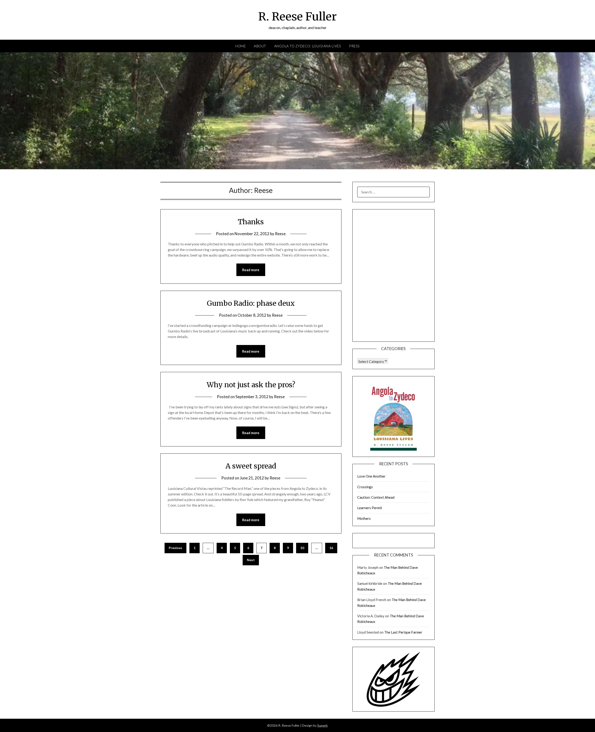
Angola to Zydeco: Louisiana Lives (307, 46)
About (260, 46)
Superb (322, 725)
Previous (175, 548)
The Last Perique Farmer (403, 632)
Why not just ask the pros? (251, 384)
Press (354, 46)
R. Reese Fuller (297, 16)
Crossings (365, 487)
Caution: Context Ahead (375, 497)
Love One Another (371, 476)
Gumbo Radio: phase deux (251, 303)
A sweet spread (250, 466)
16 (331, 548)
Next (251, 560)
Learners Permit (369, 508)
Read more (250, 270)
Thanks (251, 221)
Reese (280, 233)
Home (240, 46)
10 (302, 548)
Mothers (364, 518)
